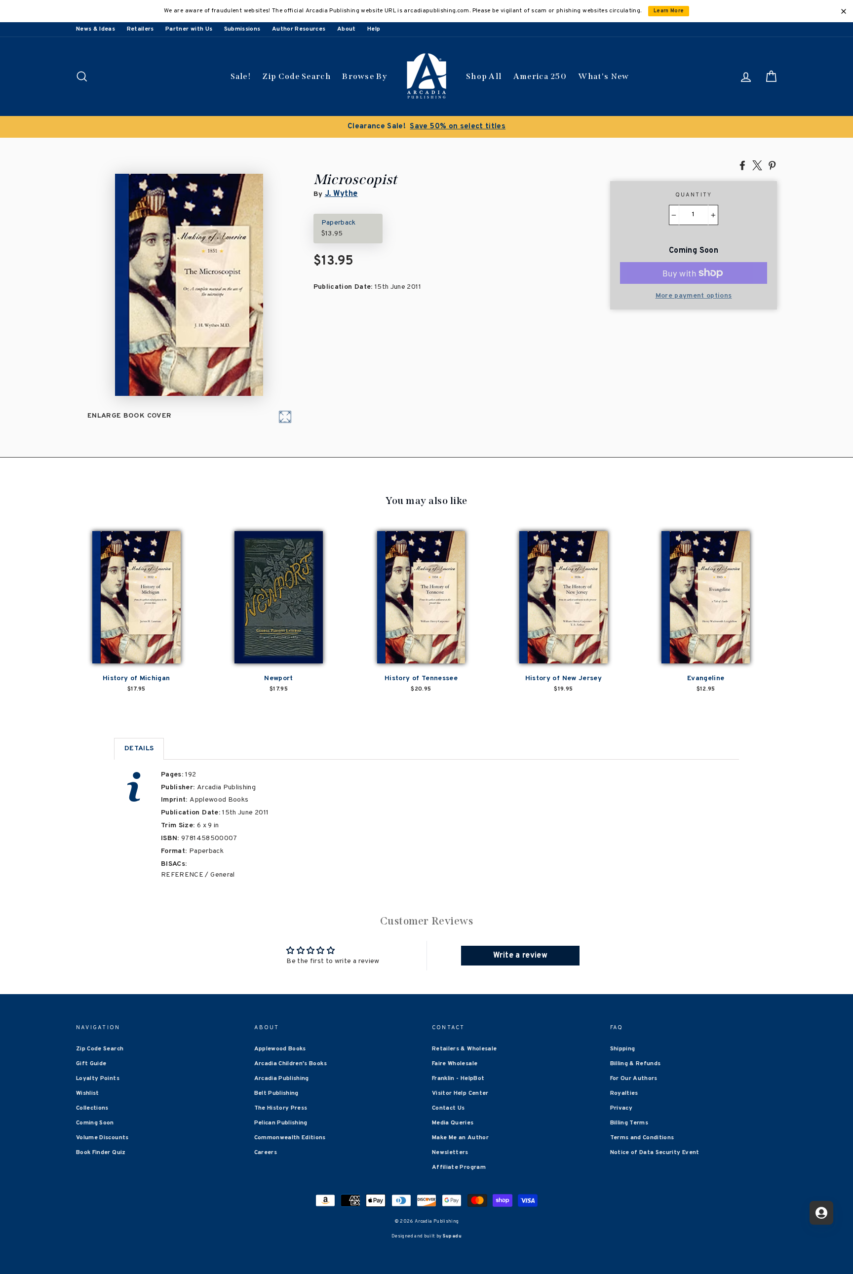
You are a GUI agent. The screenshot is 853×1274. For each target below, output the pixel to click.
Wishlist (87, 1093)
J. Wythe (341, 194)
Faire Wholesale (454, 1064)
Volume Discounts (102, 1138)
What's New (603, 76)
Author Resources (299, 29)
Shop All (484, 76)
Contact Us (448, 1108)
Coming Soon (95, 1123)
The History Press (281, 1108)
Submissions (242, 29)
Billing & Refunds (635, 1064)
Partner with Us (188, 29)
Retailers (140, 29)
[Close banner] (843, 11)
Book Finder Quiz (101, 1153)
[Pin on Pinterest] (772, 164)
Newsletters (450, 1153)
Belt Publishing (276, 1093)
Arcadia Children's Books (290, 1064)
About (346, 29)
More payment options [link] (694, 296)
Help (373, 29)
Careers (265, 1153)
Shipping (622, 1049)
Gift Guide (91, 1064)
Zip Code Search (296, 76)
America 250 (540, 76)
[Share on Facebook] (742, 164)
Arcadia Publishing (281, 1078)
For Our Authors (634, 1078)
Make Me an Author (460, 1138)
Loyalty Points (97, 1078)
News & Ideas (95, 29)
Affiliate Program (459, 1167)
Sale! (241, 76)
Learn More (669, 11)
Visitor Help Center (460, 1093)
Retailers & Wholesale (464, 1049)
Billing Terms (629, 1123)
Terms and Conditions (642, 1138)
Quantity (693, 195)
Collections (92, 1108)
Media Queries (453, 1123)
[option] (443, 127)
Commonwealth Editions (290, 1138)
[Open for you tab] (821, 1213)
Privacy (621, 1108)
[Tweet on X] (757, 164)
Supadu (452, 1236)
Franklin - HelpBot (458, 1078)
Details (139, 748)
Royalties (624, 1093)
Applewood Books (280, 1049)
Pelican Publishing (281, 1123)
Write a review (520, 956)
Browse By (364, 76)
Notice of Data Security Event (654, 1153)
